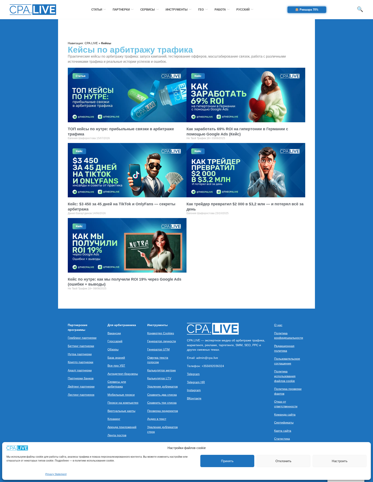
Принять (227, 461)
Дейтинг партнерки (81, 386)
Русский (243, 9)
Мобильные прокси (121, 394)
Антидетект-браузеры (122, 373)
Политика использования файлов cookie (285, 376)
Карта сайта (282, 430)
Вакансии (114, 333)
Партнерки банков (80, 378)
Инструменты (177, 9)
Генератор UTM (158, 349)
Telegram (193, 374)
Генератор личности (161, 341)
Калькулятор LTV (159, 378)
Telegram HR (196, 382)
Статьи (96, 9)
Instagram (194, 390)
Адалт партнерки (80, 370)
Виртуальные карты (121, 411)
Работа (220, 9)
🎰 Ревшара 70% (306, 9)
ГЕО (201, 9)
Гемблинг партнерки (82, 337)
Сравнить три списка (162, 402)
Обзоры (113, 349)
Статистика (282, 438)
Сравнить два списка (162, 394)
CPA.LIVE (91, 43)
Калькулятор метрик (161, 370)
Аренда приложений (121, 427)
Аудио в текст (156, 419)
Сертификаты (284, 422)
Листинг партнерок (81, 394)
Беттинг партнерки (81, 346)
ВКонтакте (194, 398)
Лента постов (116, 435)
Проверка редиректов (162, 411)
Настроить (340, 461)
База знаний (116, 357)
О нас (278, 325)
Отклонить (283, 461)
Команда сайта (285, 414)
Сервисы (147, 9)
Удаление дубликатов (162, 386)
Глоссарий (114, 341)
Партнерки (121, 9)
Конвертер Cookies (160, 333)
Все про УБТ (116, 365)
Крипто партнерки (80, 362)
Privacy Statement (55, 474)
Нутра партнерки (80, 354)
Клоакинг (113, 419)
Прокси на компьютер (122, 402)
